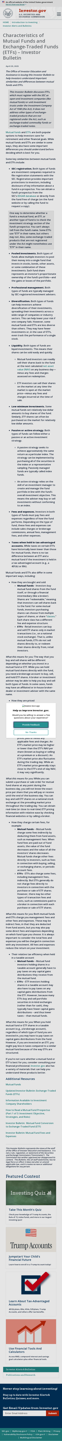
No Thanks (31, 732)
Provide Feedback (31, 724)
